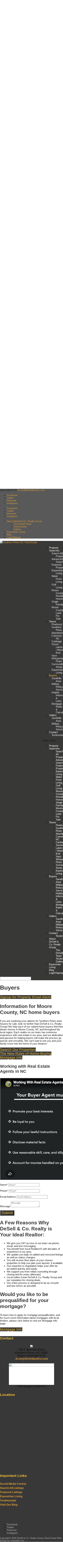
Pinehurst (57, 624)
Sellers (53, 715)
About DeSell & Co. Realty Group (24, 521)
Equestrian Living (16, 532)
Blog (9, 534)
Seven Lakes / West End (57, 648)
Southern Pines (57, 628)
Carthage (57, 641)
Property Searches (54, 549)
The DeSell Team (22, 524)
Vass (54, 655)
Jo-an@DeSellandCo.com (31, 1358)
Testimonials (20, 526)
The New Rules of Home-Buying (25, 1053)
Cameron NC (57, 637)
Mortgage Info (11, 1057)
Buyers (53, 675)
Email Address (8, 1196)
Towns (52, 621)
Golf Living (57, 586)
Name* (4, 1184)
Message (5, 1206)
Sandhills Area (56, 679)
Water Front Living (57, 579)
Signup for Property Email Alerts (25, 997)
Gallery (17, 529)
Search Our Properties (18, 1049)
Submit (7, 1213)
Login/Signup (14, 537)
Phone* (4, 1190)
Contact (53, 732)
